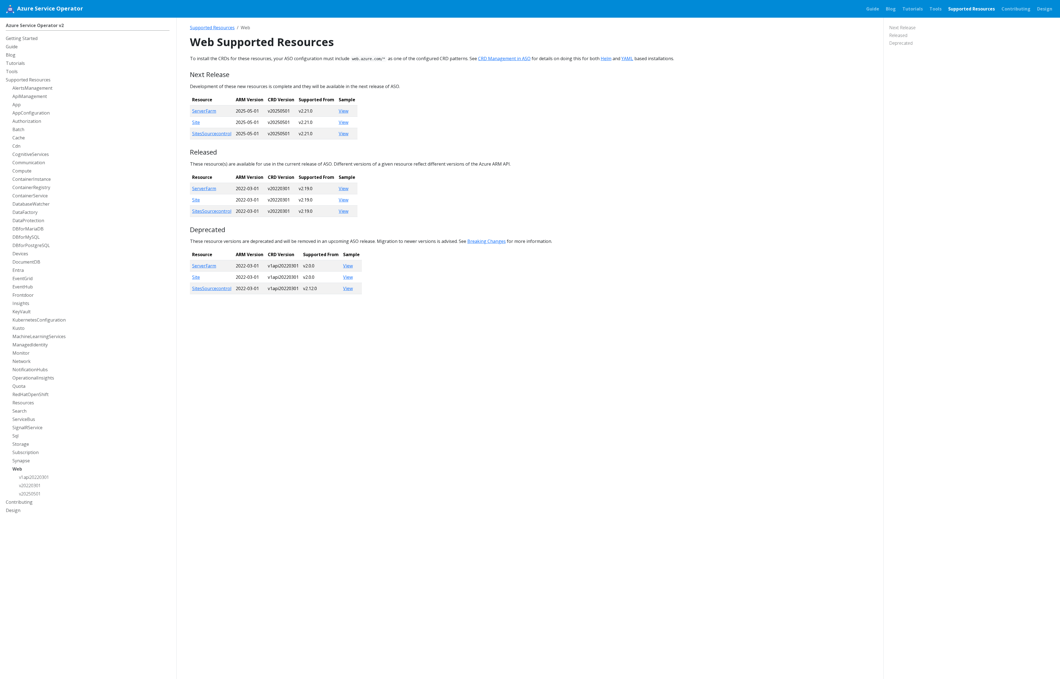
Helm (606, 58)
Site (196, 122)
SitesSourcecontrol (211, 134)
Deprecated (901, 43)
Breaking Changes (486, 241)
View (343, 111)
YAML (627, 58)
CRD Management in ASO (504, 58)
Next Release (902, 28)
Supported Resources (212, 28)
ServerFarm (204, 111)
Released (898, 35)
